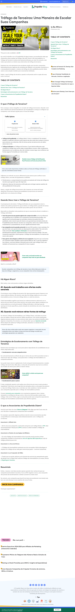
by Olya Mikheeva (56, 27)
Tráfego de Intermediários (34, 495)
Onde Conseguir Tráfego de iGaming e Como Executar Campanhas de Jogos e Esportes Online (62, 84)
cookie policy (19, 610)
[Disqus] (25, 516)
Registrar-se (65, 1)
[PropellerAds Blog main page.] (39, 6)
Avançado (3, 14)
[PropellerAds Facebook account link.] (33, 585)
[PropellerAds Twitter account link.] (30, 585)
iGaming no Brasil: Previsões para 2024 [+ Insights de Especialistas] (24, 563)
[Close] (73, 610)
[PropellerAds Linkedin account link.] (42, 585)
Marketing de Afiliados (22, 495)
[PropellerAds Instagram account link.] (36, 585)
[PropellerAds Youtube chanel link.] (39, 585)
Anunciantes (13, 495)
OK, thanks (57, 609)
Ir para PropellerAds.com (54, 1)
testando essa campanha (13, 393)
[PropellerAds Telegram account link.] (44, 585)
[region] (37, 610)
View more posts (18, 540)
